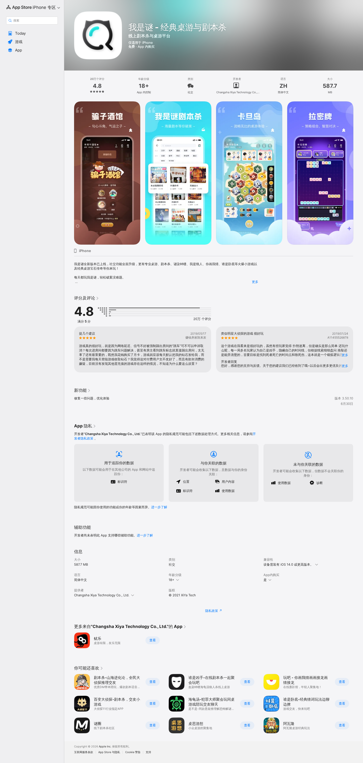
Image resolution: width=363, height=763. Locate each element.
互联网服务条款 (83, 752)
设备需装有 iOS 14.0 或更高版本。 (288, 564)
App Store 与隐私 (109, 752)
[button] (32, 33)
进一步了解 (159, 507)
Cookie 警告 (133, 752)
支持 (148, 752)
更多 (255, 282)
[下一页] (358, 173)
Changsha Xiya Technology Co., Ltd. (101, 595)
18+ (171, 580)
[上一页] (69, 173)
